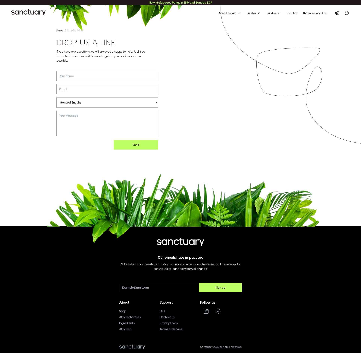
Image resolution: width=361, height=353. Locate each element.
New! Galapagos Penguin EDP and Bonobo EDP (180, 2)
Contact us (167, 317)
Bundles (251, 12)
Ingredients (127, 323)
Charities (292, 12)
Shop (122, 311)
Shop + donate (228, 12)
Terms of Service (171, 329)
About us (125, 329)
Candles (271, 12)
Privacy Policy (169, 323)
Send (136, 145)
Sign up (220, 287)
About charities (129, 317)
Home (59, 30)
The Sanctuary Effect (315, 12)
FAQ (162, 311)
